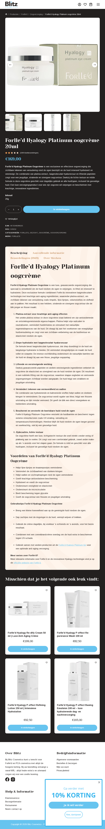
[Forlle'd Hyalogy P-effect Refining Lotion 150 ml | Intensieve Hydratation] (28, 681)
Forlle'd (24, 233)
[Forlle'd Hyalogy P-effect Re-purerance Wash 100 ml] (77, 609)
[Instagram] (13, 779)
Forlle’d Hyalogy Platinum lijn (72, 545)
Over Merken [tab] (52, 258)
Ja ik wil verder (73, 805)
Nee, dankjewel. (73, 814)
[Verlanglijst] (85, 4)
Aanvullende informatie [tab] (48, 253)
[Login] (79, 4)
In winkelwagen (61, 209)
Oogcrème (44, 233)
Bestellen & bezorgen (67, 763)
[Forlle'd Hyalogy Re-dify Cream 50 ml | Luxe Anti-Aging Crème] (28, 609)
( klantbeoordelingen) (29, 153)
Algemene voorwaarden (68, 759)
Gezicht (34, 233)
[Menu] (98, 4)
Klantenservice (12, 798)
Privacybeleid (63, 770)
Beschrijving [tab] (18, 253)
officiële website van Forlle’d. (27, 563)
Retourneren (11, 805)
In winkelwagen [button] (28, 649)
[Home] (6, 14)
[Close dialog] (99, 782)
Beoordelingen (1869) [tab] (24, 258)
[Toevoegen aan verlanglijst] (47, 590)
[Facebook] (7, 779)
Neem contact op (13, 809)
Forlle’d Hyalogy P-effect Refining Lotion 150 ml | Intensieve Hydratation (26, 708)
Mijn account (63, 767)
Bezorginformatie (13, 801)
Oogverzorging (58, 233)
